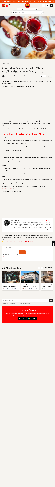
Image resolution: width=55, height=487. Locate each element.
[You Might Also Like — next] (42, 268)
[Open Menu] (51, 5)
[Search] (41, 12)
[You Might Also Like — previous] (39, 268)
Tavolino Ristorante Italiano (10, 252)
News (8, 63)
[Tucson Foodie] (27, 5)
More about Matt (46, 220)
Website (5, 258)
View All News (48, 267)
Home (3, 63)
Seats (3, 129)
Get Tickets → (46, 1)
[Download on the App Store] (22, 318)
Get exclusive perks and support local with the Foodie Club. (19, 241)
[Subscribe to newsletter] (51, 300)
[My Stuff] (43, 5)
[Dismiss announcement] (53, 1)
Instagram (10, 258)
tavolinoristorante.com (7, 188)
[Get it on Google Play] (32, 318)
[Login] (47, 5)
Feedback (53, 243)
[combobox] (27, 12)
